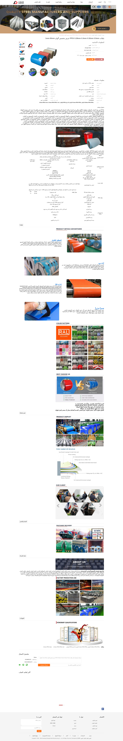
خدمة (75, 725)
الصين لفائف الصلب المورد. (85, 738)
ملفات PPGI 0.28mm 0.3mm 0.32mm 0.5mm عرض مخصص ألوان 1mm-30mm (75, 35)
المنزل (99, 2)
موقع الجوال (35, 735)
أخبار (67, 735)
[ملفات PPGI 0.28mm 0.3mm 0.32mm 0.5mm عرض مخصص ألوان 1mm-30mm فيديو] (44, 76)
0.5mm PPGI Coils (47, 647)
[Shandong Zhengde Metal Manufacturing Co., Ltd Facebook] (103, 709)
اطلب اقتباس (38, 2)
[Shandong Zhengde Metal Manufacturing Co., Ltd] (19, 2)
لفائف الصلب (94, 723)
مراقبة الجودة (59, 2)
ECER (79, 738)
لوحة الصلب (94, 725)
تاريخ (75, 723)
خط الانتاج (53, 720)
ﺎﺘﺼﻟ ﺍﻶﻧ (90, 59)
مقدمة (75, 720)
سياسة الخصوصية (46, 735)
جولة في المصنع (71, 2)
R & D (54, 725)
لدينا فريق (74, 728)
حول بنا (74, 735)
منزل (90, 735)
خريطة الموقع (58, 735)
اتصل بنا (48, 2)
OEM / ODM (52, 723)
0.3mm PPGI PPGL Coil (59, 647)
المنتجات (91, 2)
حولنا (82, 2)
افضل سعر (98, 59)
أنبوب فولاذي (94, 728)
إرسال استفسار (44, 665)
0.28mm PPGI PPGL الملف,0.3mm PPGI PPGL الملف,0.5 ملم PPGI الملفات (83, 647)
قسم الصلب (94, 720)
